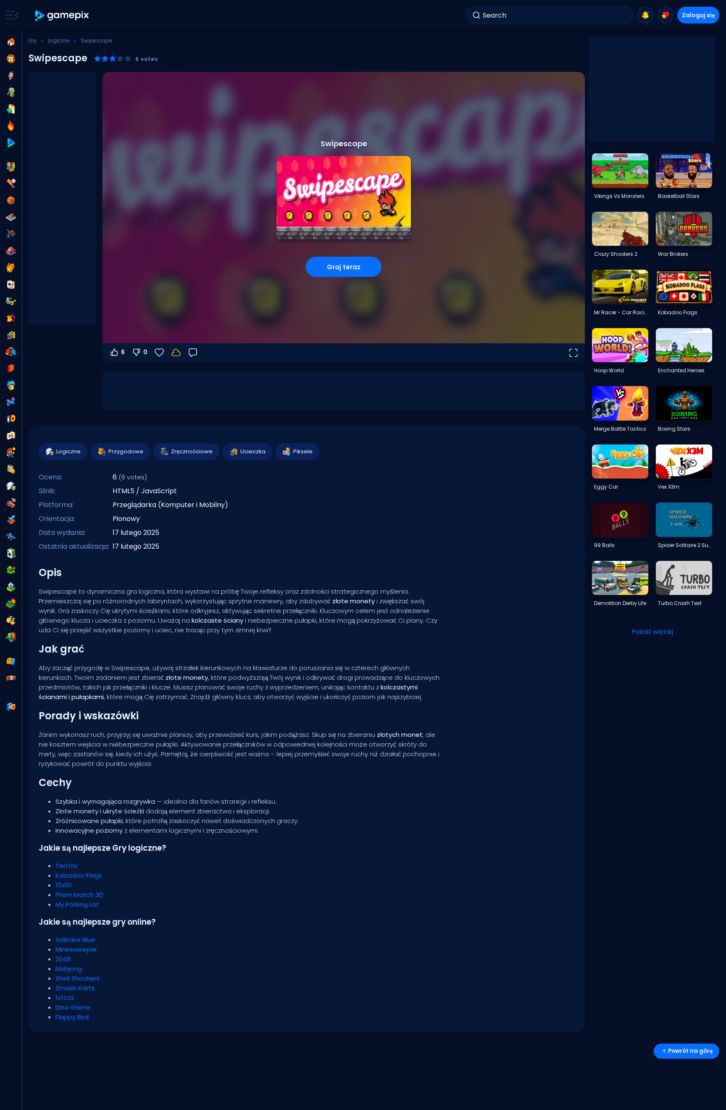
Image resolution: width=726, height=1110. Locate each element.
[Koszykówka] (11, 200)
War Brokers (673, 254)
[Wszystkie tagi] (11, 661)
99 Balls (604, 545)
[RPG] (11, 519)
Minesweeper (76, 949)
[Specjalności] (11, 142)
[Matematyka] (11, 469)
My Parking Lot (77, 904)
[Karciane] (11, 284)
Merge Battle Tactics (620, 428)
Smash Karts (75, 988)
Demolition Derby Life (620, 603)
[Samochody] (11, 250)
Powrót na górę (690, 1051)
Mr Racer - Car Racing (621, 312)
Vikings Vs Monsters (619, 196)
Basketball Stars (679, 196)
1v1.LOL (64, 997)
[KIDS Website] (11, 678)
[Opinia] (193, 352)
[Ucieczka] (11, 334)
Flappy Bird (72, 1017)
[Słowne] (11, 620)
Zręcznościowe (192, 451)
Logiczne (59, 40)
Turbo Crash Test (680, 603)
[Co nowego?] (645, 15)
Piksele (303, 451)
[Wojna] (11, 603)
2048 (63, 959)
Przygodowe (125, 451)
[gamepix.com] (62, 15)
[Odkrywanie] (11, 92)
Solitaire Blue (75, 939)
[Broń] (11, 402)
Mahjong (68, 968)
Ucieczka (253, 451)
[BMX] (11, 234)
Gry (33, 40)
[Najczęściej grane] (11, 75)
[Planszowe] (11, 217)
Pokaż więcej (652, 632)
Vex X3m (668, 486)
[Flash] (11, 368)
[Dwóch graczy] (11, 166)
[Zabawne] (11, 385)
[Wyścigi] (11, 503)
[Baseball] (11, 183)
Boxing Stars (674, 428)
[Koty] (11, 267)
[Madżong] (11, 435)
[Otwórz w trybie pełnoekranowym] (573, 352)
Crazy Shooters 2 (615, 254)
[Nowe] (11, 109)
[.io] (11, 418)
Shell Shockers (77, 978)
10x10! (63, 885)
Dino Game (72, 1007)
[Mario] (11, 452)
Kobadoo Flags (78, 875)
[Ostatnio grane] (11, 58)
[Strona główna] (11, 42)
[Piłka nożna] (11, 587)
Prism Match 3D (79, 894)
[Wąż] (11, 570)
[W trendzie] (11, 126)
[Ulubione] (665, 15)
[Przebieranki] (11, 318)
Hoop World (609, 370)
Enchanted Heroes (681, 370)
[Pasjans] (11, 553)
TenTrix (66, 865)
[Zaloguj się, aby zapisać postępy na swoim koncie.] (176, 352)
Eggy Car (606, 486)
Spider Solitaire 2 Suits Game (685, 545)
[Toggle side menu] (10, 15)
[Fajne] (11, 301)
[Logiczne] (11, 486)
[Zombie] (11, 637)
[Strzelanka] (11, 536)
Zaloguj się (698, 15)
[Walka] (11, 351)
